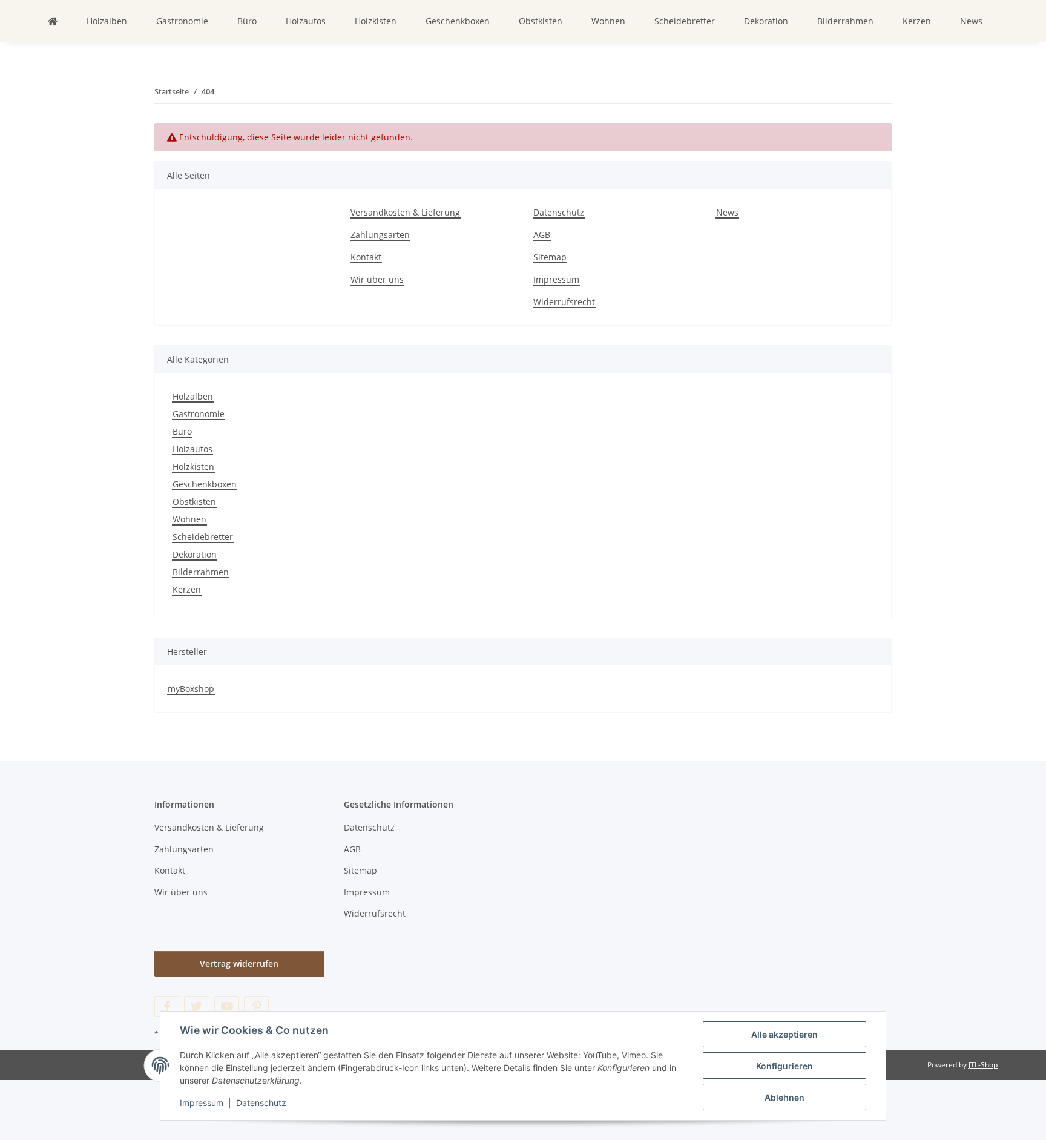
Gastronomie (199, 414)
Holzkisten (193, 466)
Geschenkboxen (205, 484)
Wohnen (189, 519)
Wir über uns (377, 279)
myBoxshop (191, 688)
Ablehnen (784, 1097)
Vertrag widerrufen (239, 963)
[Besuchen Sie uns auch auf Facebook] (166, 1006)
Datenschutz (261, 1103)
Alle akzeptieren (784, 1034)
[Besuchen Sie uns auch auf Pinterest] (256, 1006)
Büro (182, 431)
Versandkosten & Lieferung (405, 212)
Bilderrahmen (201, 572)
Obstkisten (194, 501)
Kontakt (365, 257)
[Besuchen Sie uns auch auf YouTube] (226, 1006)
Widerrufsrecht (564, 302)
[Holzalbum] (52, 21)
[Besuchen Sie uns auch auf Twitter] (196, 1006)
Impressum (201, 1103)
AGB (541, 234)
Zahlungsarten (380, 234)
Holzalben (193, 396)
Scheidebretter (203, 536)
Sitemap (550, 257)
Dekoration (195, 554)
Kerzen (187, 589)
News (971, 21)
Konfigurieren (784, 1066)
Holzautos (192, 449)
